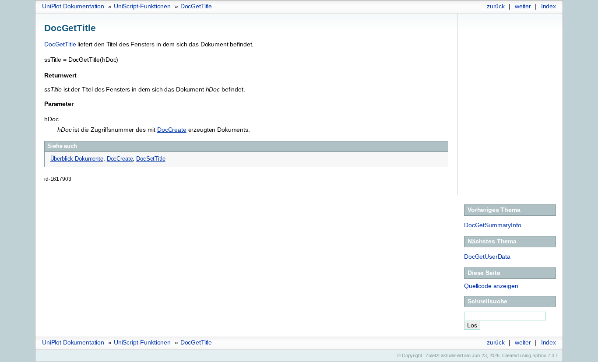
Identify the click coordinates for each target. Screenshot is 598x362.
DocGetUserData (487, 256)
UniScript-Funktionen (142, 6)
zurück (496, 6)
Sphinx (539, 355)
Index (548, 6)
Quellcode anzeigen (491, 285)
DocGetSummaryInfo (492, 224)
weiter (523, 6)
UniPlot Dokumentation (73, 6)
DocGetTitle (196, 6)
